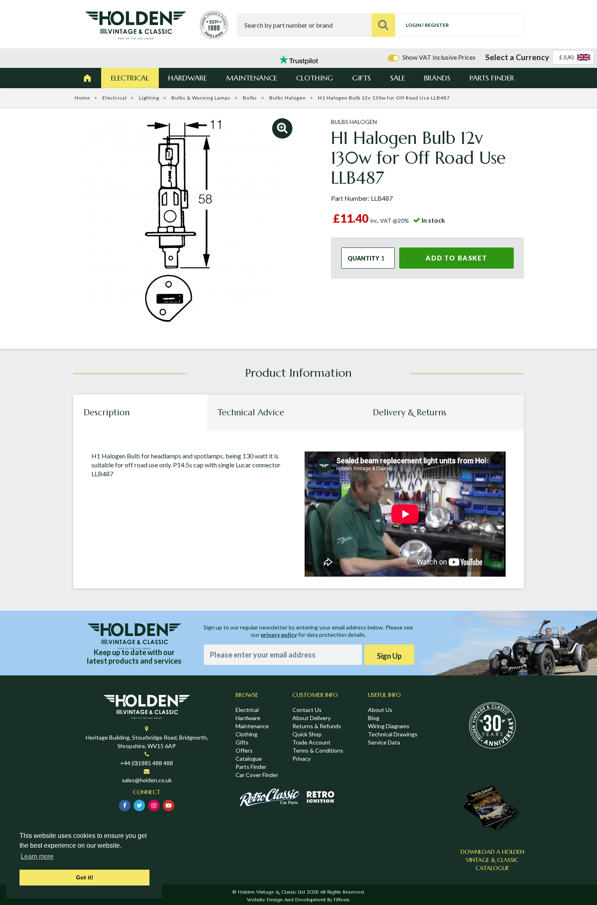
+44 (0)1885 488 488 (146, 763)
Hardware (187, 77)
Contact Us (307, 709)
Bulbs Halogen (287, 98)
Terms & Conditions (317, 750)
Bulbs (250, 98)
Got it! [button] (84, 877)
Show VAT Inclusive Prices (439, 57)
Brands (437, 77)
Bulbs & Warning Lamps (201, 98)
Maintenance (251, 77)
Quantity (363, 258)
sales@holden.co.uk (147, 780)
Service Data (384, 742)
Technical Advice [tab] (251, 412)
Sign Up (389, 655)
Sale (397, 77)
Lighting (149, 98)
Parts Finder (491, 77)
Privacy (301, 758)
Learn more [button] (37, 856)
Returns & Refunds (316, 726)
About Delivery (311, 717)
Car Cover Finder (257, 774)
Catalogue (249, 758)
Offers (244, 750)
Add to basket (456, 258)
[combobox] (573, 57)
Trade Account (311, 742)
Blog (373, 717)
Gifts (361, 77)
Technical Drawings (392, 734)
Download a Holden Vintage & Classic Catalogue (492, 860)
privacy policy (279, 634)
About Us (380, 709)
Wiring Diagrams (388, 726)
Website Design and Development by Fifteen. (298, 899)
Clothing (314, 77)
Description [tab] (107, 412)
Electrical (130, 77)
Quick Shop (307, 734)
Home (82, 98)
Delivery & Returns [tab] (409, 412)
